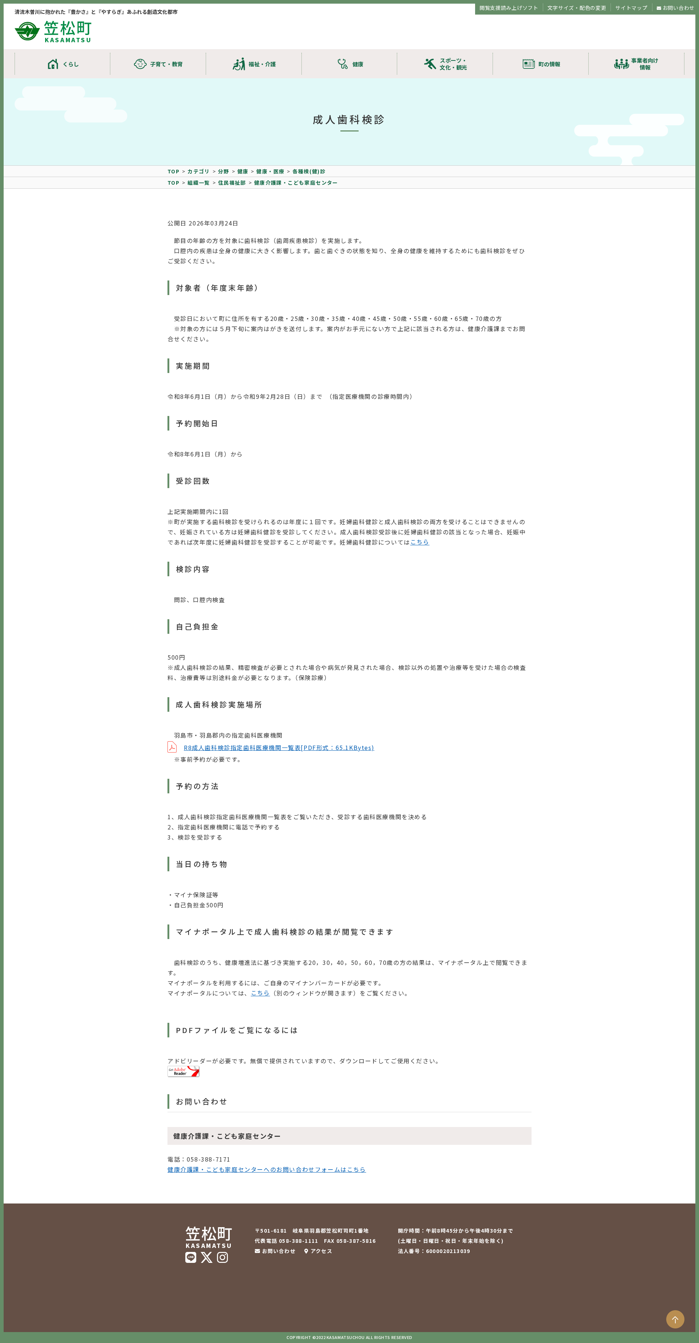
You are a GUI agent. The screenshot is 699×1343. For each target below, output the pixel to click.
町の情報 (549, 64)
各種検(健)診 (308, 171)
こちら (420, 542)
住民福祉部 (232, 182)
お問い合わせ (679, 7)
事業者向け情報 (645, 63)
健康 (357, 64)
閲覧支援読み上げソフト (508, 7)
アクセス (321, 1250)
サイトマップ (631, 7)
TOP (173, 171)
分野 (223, 171)
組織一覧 (198, 182)
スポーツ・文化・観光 (453, 63)
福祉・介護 (262, 64)
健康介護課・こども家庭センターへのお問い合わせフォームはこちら (266, 1169)
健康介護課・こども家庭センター (296, 182)
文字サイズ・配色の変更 (577, 7)
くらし (71, 64)
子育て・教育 (166, 64)
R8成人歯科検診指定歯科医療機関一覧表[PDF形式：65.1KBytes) (279, 747)
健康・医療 (270, 171)
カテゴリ (198, 171)
